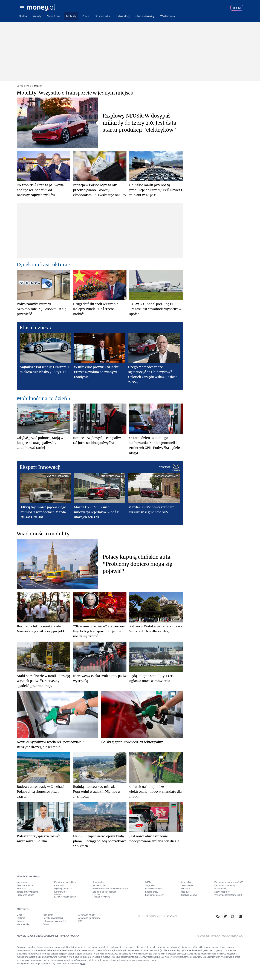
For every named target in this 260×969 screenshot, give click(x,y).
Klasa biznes (34, 328)
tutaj (83, 963)
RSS (80, 921)
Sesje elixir (150, 885)
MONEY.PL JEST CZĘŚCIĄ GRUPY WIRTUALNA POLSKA (48, 935)
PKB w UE (185, 888)
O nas (19, 915)
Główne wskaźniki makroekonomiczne (111, 888)
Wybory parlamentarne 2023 (228, 895)
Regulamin (48, 915)
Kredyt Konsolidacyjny (65, 897)
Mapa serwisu (23, 924)
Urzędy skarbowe (153, 888)
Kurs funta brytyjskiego (65, 882)
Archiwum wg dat (86, 915)
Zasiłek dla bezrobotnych (104, 892)
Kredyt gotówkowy (101, 897)
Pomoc (46, 924)
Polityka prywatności (53, 918)
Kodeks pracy (151, 892)
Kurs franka (98, 882)
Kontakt (20, 921)
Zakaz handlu (186, 885)
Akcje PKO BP (99, 885)
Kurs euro (21, 888)
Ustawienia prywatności (54, 921)
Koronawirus (60, 892)
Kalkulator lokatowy (154, 895)
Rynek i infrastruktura (42, 265)
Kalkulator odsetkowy (224, 885)
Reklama (21, 918)
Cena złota (59, 885)
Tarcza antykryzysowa (27, 892)
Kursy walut (22, 882)
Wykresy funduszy (63, 888)
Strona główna (24, 86)
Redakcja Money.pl (189, 895)
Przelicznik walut (25, 885)
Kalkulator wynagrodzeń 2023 (228, 882)
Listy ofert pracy (222, 892)
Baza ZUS (185, 892)
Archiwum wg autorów (89, 918)
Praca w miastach (25, 895)
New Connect (220, 888)
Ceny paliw (185, 882)
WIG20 (148, 882)
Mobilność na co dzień (42, 398)
